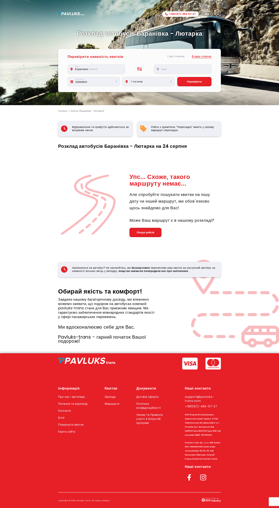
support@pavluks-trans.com (199, 399)
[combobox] (98, 69)
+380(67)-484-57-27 (182, 14)
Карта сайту (66, 432)
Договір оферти (147, 397)
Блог (61, 418)
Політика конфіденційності (148, 406)
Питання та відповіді (73, 404)
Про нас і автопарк (71, 397)
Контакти (64, 411)
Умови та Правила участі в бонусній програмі (149, 419)
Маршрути (112, 404)
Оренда (110, 397)
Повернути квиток (71, 425)
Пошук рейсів (145, 232)
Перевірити (194, 81)
